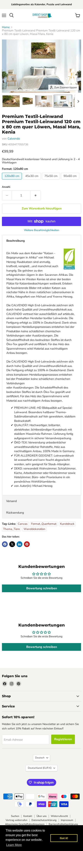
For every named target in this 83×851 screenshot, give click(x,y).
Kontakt (27, 816)
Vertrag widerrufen (16, 820)
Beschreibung (15, 241)
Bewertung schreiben (41, 588)
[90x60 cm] (70, 180)
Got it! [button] (64, 838)
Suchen (15, 816)
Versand (11, 501)
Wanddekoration (34, 529)
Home (6, 27)
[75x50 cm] (51, 180)
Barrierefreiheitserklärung (63, 824)
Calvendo (14, 138)
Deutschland (40, 768)
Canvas (22, 524)
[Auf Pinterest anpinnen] (27, 544)
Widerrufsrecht (59, 816)
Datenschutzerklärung (44, 820)
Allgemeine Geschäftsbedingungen (24, 824)
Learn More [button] (14, 845)
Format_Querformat (43, 524)
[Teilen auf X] (12, 544)
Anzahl (6, 187)
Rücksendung (15, 513)
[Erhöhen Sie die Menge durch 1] (36, 195)
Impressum (67, 820)
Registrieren (63, 739)
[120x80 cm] (12, 180)
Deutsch (39, 757)
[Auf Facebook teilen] (5, 544)
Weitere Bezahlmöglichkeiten (41, 230)
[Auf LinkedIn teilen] (19, 544)
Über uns (41, 816)
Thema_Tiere (11, 529)
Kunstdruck (67, 524)
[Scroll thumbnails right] (78, 101)
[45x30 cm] (32, 180)
